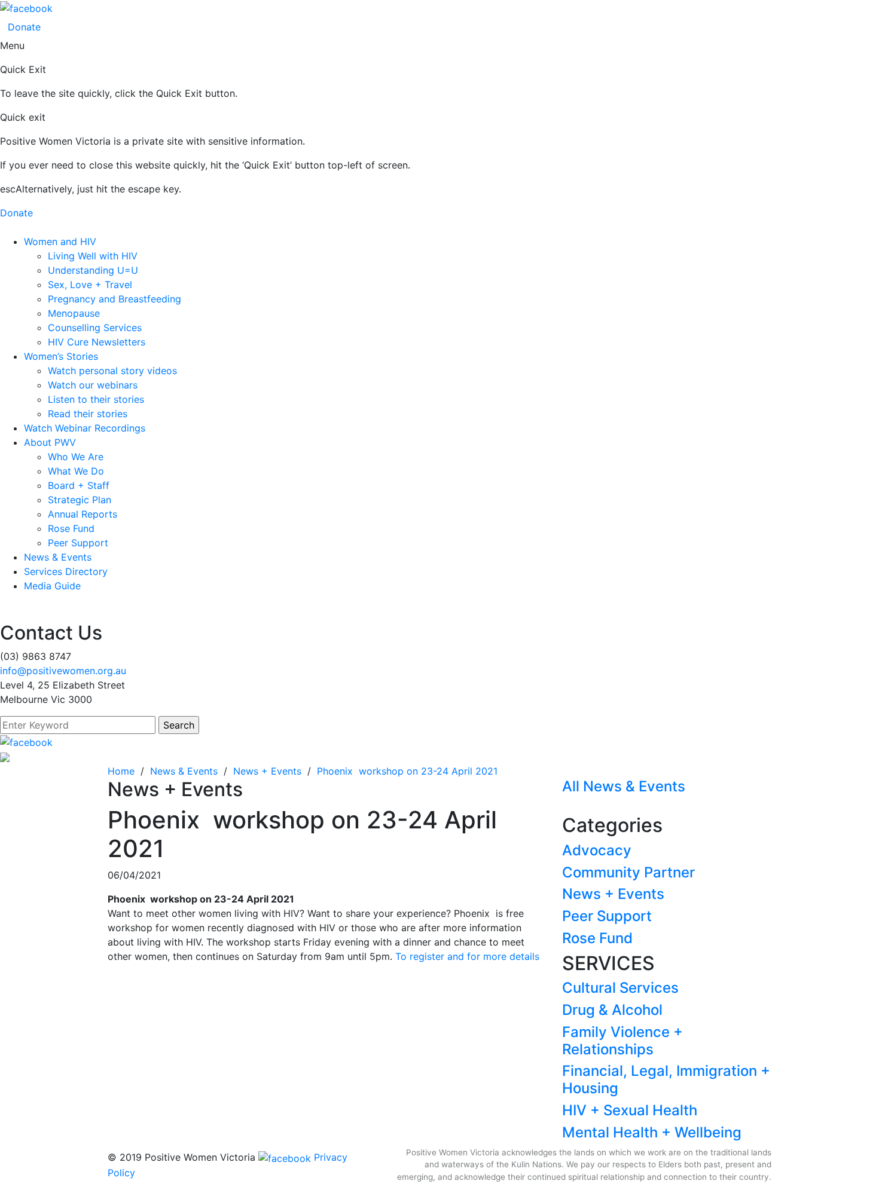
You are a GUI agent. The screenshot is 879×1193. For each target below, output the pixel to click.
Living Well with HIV (93, 256)
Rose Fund (71, 528)
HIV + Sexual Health (629, 1110)
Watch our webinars (93, 385)
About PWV (50, 442)
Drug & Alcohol (612, 1009)
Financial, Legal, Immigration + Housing (666, 1079)
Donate (24, 27)
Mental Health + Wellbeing (651, 1132)
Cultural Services (620, 987)
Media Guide (52, 586)
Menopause (74, 313)
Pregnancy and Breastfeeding (114, 299)
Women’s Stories (61, 356)
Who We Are (75, 457)
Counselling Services (95, 328)
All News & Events (623, 786)
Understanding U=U (93, 270)
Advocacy (596, 850)
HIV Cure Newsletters (96, 342)
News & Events (57, 557)
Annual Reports (82, 514)
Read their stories (87, 414)
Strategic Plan (79, 500)
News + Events (613, 894)
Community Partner (628, 872)
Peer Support (78, 543)
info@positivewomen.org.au (63, 671)
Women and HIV (60, 241)
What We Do (76, 471)
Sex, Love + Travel (90, 284)
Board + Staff (78, 485)
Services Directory (66, 571)
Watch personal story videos (112, 371)
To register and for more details (467, 956)
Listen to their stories (96, 399)
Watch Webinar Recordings (84, 428)
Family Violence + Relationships (622, 1040)
